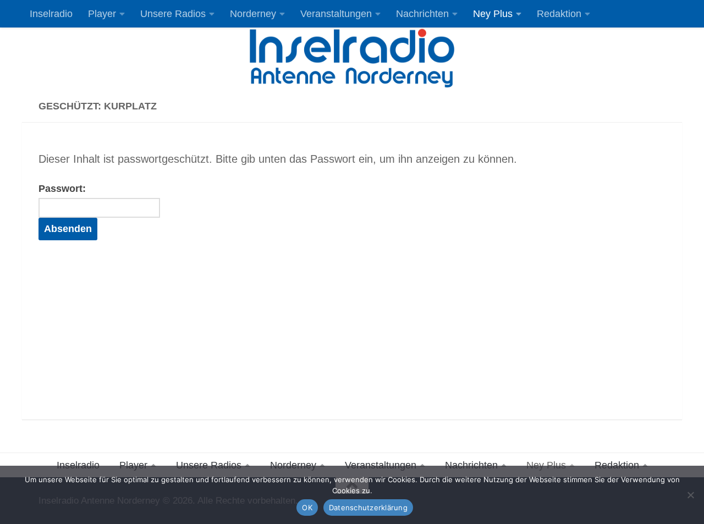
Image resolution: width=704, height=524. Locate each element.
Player (102, 13)
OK (307, 507)
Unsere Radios (173, 13)
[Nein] (690, 494)
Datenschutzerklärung (368, 507)
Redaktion (559, 13)
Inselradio (51, 13)
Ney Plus (493, 13)
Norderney (253, 13)
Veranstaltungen (336, 13)
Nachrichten (422, 13)
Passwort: (62, 188)
